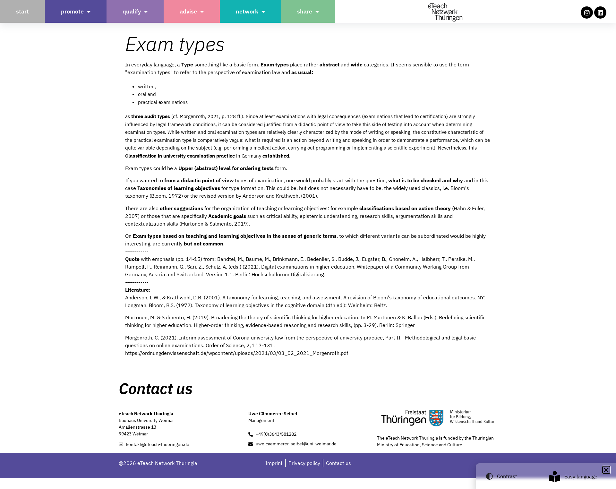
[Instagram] (587, 12)
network (247, 11)
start (22, 11)
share (304, 11)
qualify (132, 11)
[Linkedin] (600, 12)
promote (72, 11)
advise (188, 11)
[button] (606, 470)
